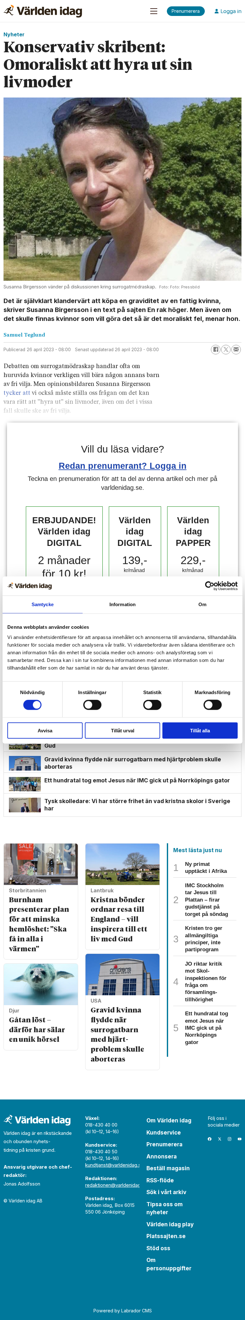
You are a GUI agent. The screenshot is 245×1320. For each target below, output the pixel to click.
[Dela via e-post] (236, 349)
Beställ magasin (168, 1168)
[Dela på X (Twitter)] (226, 349)
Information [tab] (122, 604)
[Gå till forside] (43, 11)
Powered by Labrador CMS (122, 1310)
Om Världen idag (168, 1120)
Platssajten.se (166, 1236)
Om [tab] (202, 604)
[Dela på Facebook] (215, 349)
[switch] (92, 705)
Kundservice (163, 1132)
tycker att (17, 393)
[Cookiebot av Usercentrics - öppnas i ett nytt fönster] (210, 586)
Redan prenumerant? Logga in (123, 466)
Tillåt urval (122, 730)
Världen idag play (170, 1224)
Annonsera (161, 1156)
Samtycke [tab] (43, 604)
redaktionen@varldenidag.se (116, 1185)
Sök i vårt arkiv (166, 1192)
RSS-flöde (160, 1180)
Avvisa (45, 730)
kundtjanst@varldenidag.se (114, 1165)
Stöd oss (158, 1248)
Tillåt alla (200, 730)
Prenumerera (164, 1144)
